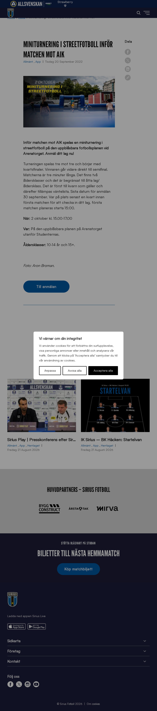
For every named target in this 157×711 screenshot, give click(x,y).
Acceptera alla (103, 370)
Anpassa (50, 370)
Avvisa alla (75, 370)
